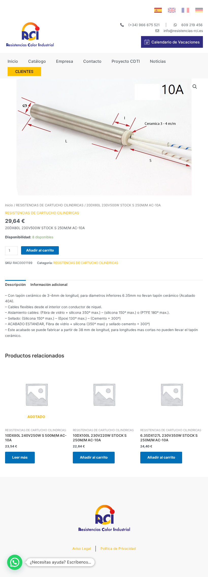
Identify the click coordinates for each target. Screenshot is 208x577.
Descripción (15, 285)
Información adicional (48, 285)
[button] (14, 562)
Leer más (20, 457)
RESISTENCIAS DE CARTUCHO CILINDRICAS (49, 205)
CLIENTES (24, 71)
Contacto (92, 61)
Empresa (64, 61)
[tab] (15, 284)
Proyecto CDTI (126, 61)
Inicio (13, 61)
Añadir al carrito (40, 250)
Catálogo (37, 61)
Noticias (158, 61)
